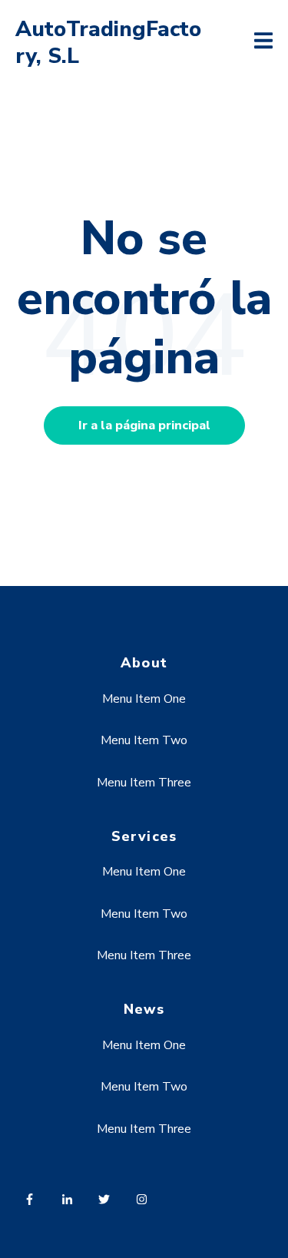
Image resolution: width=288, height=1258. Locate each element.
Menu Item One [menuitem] (144, 698)
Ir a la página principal (144, 425)
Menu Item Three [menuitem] (144, 782)
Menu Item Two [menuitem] (144, 740)
